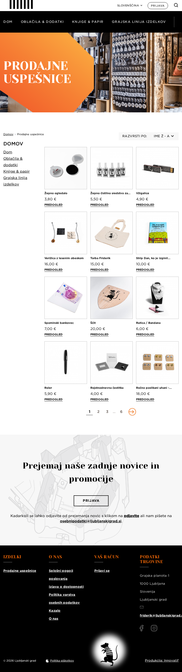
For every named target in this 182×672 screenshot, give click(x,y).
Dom (8, 21)
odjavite (131, 516)
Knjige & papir (88, 21)
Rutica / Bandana (148, 322)
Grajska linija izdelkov (139, 21)
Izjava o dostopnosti (66, 586)
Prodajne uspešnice (19, 570)
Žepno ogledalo (55, 193)
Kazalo (55, 610)
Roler (48, 387)
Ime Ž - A (162, 136)
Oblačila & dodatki (42, 21)
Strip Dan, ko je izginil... (153, 258)
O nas (53, 618)
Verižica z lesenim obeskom (64, 258)
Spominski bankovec (59, 322)
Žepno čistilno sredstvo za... (110, 193)
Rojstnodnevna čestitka (106, 387)
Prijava (158, 5)
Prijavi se (102, 570)
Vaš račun (106, 557)
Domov (13, 144)
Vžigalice (142, 193)
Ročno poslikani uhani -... (154, 387)
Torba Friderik (100, 258)
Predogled (53, 204)
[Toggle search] (176, 5)
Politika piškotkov (62, 660)
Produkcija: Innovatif (162, 660)
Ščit (93, 322)
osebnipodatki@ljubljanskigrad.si (90, 521)
